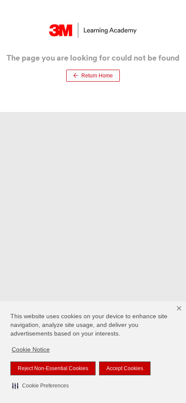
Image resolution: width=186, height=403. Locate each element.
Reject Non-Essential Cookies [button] (53, 368)
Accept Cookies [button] (124, 368)
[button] (40, 386)
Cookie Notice (31, 349)
